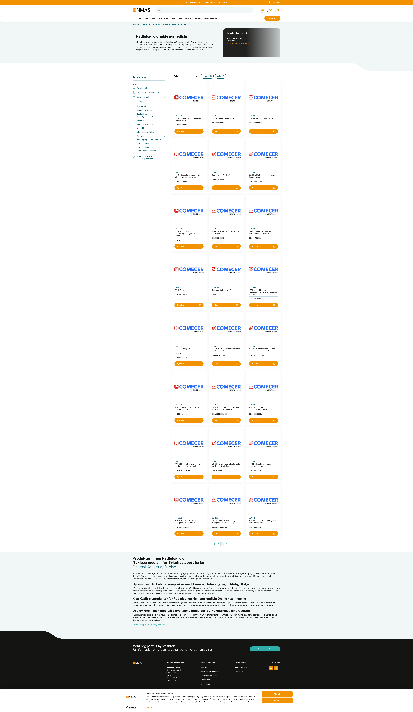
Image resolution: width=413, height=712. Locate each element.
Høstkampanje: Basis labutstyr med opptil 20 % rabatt (206, 3)
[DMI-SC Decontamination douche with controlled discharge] (189, 155)
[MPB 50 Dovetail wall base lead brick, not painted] (263, 444)
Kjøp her (180, 131)
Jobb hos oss (206, 684)
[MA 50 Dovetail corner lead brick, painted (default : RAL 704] (263, 329)
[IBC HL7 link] (189, 270)
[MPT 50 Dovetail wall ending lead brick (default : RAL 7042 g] (226, 500)
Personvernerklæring (210, 671)
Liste (219, 76)
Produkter (147, 24)
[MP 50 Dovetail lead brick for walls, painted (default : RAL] (226, 444)
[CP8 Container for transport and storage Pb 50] (189, 98)
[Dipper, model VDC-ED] (226, 155)
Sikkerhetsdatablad (209, 676)
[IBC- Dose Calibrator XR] (226, 270)
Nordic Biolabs (207, 680)
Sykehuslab (157, 24)
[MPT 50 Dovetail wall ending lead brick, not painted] (263, 500)
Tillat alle (277, 694)
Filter (205, 76)
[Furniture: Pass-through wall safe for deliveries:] (226, 211)
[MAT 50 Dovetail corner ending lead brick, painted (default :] (189, 444)
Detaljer (149, 708)
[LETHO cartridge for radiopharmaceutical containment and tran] (263, 270)
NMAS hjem (137, 24)
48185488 (231, 41)
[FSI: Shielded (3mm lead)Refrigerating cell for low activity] (189, 211)
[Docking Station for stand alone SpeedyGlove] (263, 155)
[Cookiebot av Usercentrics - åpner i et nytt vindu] (131, 707)
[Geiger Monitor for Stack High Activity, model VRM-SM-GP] (263, 211)
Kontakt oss (272, 18)
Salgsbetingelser (242, 667)
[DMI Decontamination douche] (263, 98)
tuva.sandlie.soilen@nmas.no (238, 43)
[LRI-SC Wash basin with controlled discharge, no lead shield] (226, 329)
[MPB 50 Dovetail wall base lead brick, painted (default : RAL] (189, 500)
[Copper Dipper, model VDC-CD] (226, 98)
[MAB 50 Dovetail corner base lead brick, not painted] (189, 387)
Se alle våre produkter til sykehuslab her (150, 625)
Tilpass (276, 700)
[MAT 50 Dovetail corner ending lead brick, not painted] (263, 387)
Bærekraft (205, 667)
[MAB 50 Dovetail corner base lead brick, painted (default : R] (226, 387)
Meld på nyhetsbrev (265, 649)
